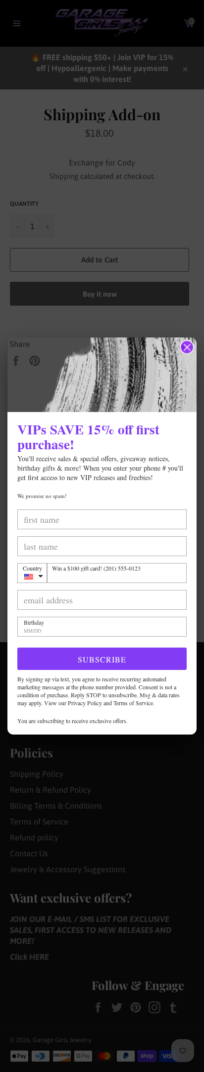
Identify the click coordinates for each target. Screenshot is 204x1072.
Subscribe (102, 659)
